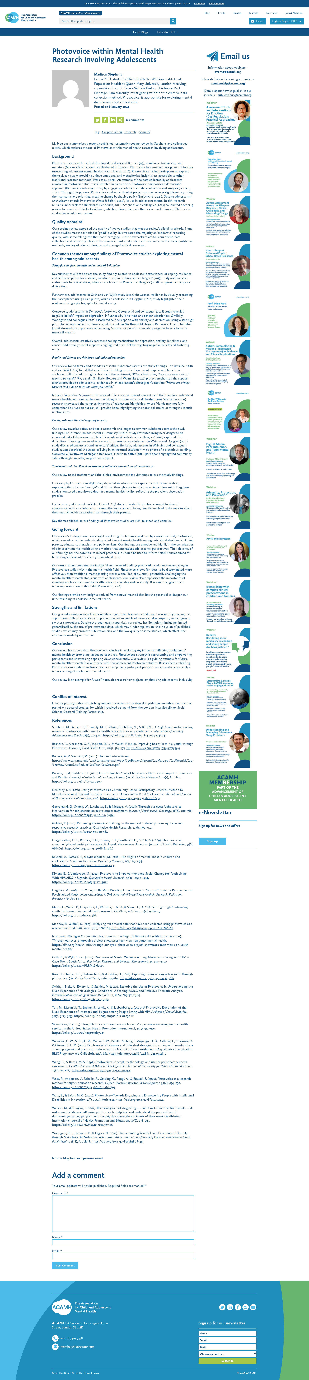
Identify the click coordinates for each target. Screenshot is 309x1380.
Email (56, 1251)
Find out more (216, 3)
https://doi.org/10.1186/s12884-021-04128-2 (137, 1053)
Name (56, 1237)
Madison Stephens (108, 74)
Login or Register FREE (284, 21)
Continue (199, 3)
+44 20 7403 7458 (72, 1338)
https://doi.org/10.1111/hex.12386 (74, 915)
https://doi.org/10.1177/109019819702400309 (101, 1070)
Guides (237, 12)
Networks (271, 12)
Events (259, 21)
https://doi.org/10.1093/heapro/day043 (78, 1032)
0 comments (135, 120)
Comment (60, 1193)
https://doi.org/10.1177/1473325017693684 (147, 978)
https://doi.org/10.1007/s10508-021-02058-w (103, 1016)
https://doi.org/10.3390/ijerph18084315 (117, 1141)
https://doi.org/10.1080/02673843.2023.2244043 (134, 735)
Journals (253, 12)
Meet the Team (81, 1373)
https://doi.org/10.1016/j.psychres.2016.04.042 (83, 865)
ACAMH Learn (80, 12)
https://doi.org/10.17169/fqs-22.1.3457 (77, 781)
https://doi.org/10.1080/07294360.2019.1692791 (83, 1087)
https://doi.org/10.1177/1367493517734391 (153, 748)
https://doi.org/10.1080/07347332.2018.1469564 (83, 815)
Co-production (112, 132)
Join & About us (294, 12)
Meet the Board (61, 1373)
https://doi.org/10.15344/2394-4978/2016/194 (130, 798)
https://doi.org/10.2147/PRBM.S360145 (78, 965)
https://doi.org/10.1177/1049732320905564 (80, 832)
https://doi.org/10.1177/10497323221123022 (80, 882)
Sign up (212, 841)
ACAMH (251, 1373)
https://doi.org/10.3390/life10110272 (139, 1099)
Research (130, 132)
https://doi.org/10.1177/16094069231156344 (80, 999)
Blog (207, 12)
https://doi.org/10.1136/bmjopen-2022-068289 (142, 928)
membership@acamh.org (77, 1346)
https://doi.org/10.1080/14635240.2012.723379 (82, 1125)
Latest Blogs (140, 32)
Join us (95, 1373)
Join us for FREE (166, 32)
